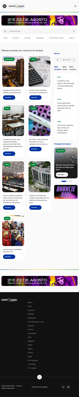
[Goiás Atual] (17, 6)
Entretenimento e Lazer (47, 38)
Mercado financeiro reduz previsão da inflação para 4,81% (65, 167)
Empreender (31, 38)
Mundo (30, 345)
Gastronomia (32, 333)
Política (30, 353)
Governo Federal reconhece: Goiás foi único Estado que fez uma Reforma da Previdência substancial (13, 199)
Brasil (59, 77)
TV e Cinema (32, 368)
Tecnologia (31, 364)
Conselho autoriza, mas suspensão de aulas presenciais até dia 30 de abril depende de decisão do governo (12, 144)
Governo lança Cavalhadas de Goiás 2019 (12, 251)
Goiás (33, 59)
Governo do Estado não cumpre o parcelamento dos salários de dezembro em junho (39, 199)
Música (30, 349)
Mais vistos (65, 68)
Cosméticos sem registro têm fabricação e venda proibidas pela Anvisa (65, 84)
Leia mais (8, 97)
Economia (7, 38)
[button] (60, 181)
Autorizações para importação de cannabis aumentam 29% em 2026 (65, 107)
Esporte (73, 38)
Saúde (59, 99)
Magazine (31, 341)
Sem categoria (33, 360)
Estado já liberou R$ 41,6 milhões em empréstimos (12, 91)
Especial (62, 38)
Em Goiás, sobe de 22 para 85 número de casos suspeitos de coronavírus (38, 142)
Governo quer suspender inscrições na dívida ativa (38, 91)
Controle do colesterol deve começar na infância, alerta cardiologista (65, 129)
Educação (19, 38)
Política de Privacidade (39, 387)
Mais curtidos (72, 68)
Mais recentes (57, 68)
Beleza (30, 302)
